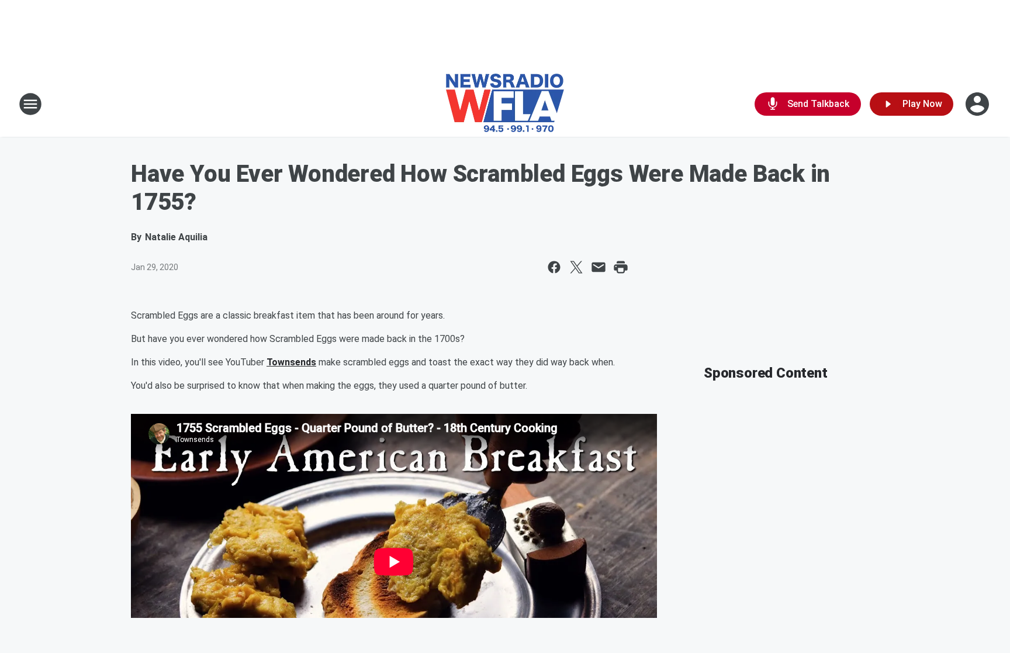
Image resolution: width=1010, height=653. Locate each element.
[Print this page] (621, 267)
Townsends (291, 362)
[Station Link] (505, 104)
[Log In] (978, 104)
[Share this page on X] (576, 267)
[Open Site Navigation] (30, 104)
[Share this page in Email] (598, 267)
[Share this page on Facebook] (554, 267)
